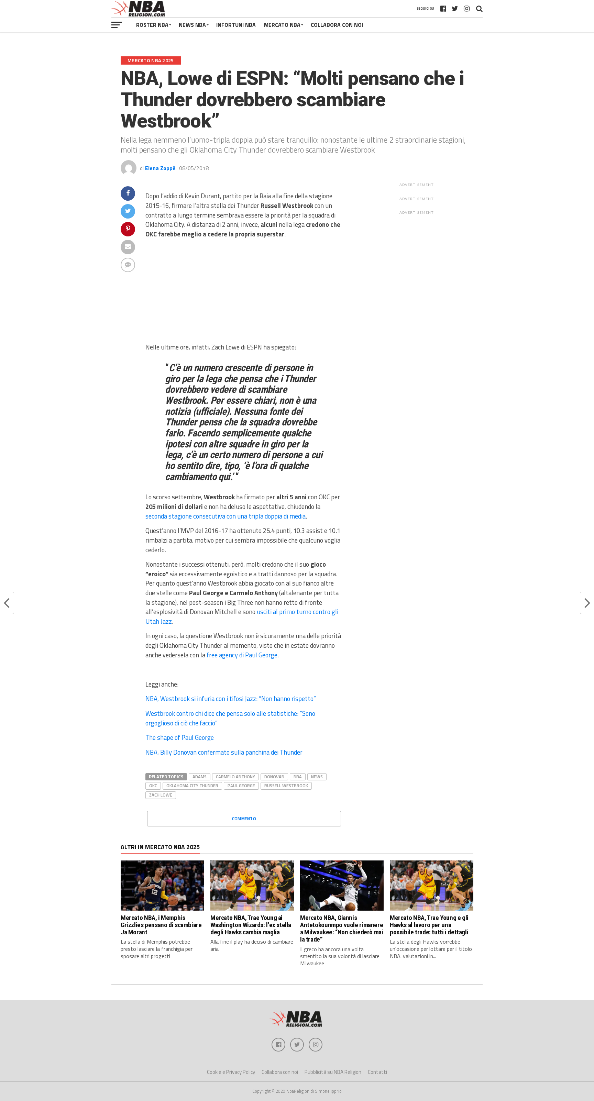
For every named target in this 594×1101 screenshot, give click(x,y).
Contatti (377, 1072)
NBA (298, 776)
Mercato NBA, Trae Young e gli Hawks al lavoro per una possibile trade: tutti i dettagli (429, 925)
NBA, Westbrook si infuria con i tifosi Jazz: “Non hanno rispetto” (230, 698)
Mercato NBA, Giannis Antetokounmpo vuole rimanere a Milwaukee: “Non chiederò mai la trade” (341, 928)
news (317, 776)
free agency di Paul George (242, 655)
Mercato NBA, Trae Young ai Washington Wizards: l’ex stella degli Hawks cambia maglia (250, 925)
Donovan (274, 776)
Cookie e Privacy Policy (231, 1072)
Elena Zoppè (160, 168)
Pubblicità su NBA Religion (333, 1072)
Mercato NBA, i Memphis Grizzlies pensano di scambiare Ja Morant (161, 925)
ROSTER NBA (152, 25)
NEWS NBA (192, 25)
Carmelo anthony (235, 776)
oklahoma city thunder (192, 785)
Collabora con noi (280, 1072)
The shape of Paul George (179, 737)
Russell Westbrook (286, 785)
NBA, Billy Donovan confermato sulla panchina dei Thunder (223, 752)
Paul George (241, 785)
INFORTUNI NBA (236, 25)
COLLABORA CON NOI (337, 25)
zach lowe (160, 794)
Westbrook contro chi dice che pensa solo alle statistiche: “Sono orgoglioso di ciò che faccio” (230, 718)
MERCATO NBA (282, 25)
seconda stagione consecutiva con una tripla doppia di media (225, 516)
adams (199, 776)
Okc (153, 785)
